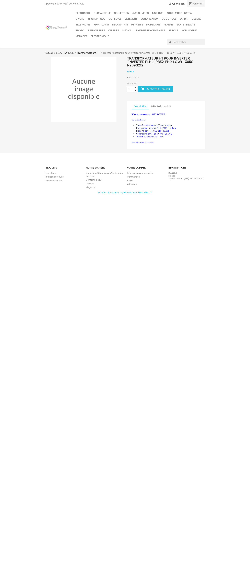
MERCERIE (137, 24)
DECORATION (120, 24)
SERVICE (173, 30)
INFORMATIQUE (96, 18)
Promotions (50, 173)
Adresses (132, 184)
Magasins (90, 187)
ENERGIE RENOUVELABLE (150, 30)
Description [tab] (140, 106)
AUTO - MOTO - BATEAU (180, 13)
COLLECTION (121, 13)
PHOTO (80, 30)
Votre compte (136, 167)
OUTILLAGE (115, 18)
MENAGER (81, 36)
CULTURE (113, 30)
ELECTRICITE (83, 13)
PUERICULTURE (96, 30)
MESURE (196, 18)
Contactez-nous (94, 179)
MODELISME (153, 24)
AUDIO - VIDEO (140, 13)
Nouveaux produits (54, 176)
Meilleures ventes (53, 180)
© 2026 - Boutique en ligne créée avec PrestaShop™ (125, 192)
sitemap (90, 183)
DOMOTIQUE (169, 18)
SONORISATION (150, 18)
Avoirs (130, 180)
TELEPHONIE (83, 24)
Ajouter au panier (155, 89)
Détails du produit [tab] (161, 106)
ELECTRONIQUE (100, 36)
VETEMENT (131, 18)
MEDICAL (127, 30)
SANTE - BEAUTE (186, 24)
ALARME (168, 24)
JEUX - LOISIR (101, 24)
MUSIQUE (157, 13)
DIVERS (80, 18)
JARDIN (184, 18)
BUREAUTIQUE (102, 13)
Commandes (133, 176)
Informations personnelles (140, 173)
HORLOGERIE (189, 30)
